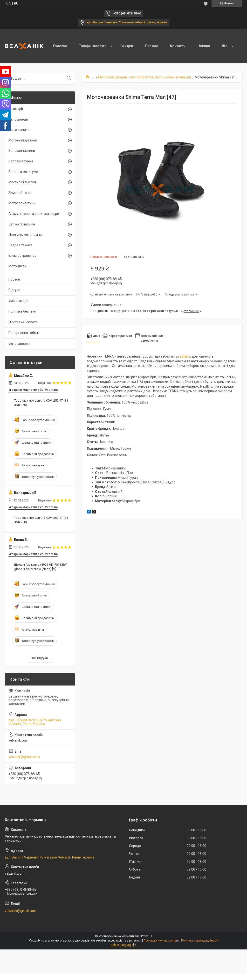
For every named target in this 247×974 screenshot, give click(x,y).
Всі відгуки (40, 658)
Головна (60, 46)
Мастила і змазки (22, 182)
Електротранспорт (23, 255)
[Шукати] (69, 78)
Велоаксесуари (20, 161)
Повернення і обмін (23, 333)
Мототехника (18, 130)
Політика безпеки (22, 311)
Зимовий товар (20, 193)
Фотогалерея (19, 344)
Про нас (151, 46)
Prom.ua (146, 936)
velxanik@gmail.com (24, 757)
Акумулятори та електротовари (33, 214)
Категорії (15, 109)
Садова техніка (20, 245)
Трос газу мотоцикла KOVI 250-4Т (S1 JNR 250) (41, 403)
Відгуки (14, 290)
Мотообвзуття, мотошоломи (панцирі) (160, 77)
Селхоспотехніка (21, 224)
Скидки (127, 46)
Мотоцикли (17, 266)
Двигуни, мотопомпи (25, 235)
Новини (204, 46)
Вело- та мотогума (23, 172)
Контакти (177, 46)
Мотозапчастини (21, 203)
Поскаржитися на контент (161, 940)
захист (185, 356)
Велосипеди (18, 119)
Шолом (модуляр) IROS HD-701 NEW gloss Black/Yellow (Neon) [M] (40, 567)
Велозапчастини (21, 151)
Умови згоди (18, 301)
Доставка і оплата (23, 322)
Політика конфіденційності (199, 940)
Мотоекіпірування (112, 77)
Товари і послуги (92, 46)
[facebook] (89, 512)
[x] (94, 512)
